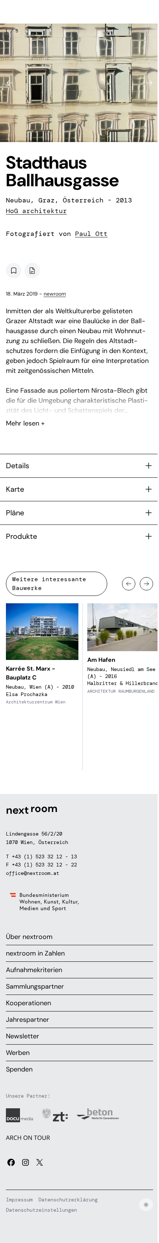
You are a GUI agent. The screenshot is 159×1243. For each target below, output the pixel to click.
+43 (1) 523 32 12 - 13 (44, 856)
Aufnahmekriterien (34, 969)
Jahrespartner (27, 1019)
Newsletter (22, 1036)
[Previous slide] (9, 82)
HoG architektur (36, 210)
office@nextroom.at (32, 873)
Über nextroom (29, 936)
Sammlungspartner (35, 986)
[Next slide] (149, 82)
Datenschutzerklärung (68, 1199)
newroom (55, 293)
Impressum (19, 1199)
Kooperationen (28, 1003)
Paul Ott (91, 233)
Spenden (19, 1069)
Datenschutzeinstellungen (41, 1210)
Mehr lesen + (79, 404)
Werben (18, 1052)
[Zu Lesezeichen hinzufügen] (13, 270)
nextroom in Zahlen (35, 953)
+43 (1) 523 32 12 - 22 (44, 864)
